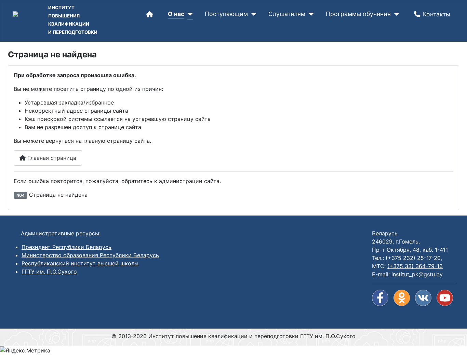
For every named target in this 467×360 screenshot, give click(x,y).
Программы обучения (358, 13)
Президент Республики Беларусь (66, 247)
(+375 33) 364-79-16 (415, 266)
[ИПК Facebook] (380, 298)
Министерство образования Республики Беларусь (90, 255)
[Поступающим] (252, 14)
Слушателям (286, 13)
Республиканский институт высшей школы (80, 263)
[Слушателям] (309, 14)
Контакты (436, 14)
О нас (176, 13)
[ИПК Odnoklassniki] (401, 298)
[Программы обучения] (395, 14)
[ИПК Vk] (423, 298)
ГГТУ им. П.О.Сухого (49, 271)
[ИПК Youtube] (445, 298)
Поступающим (226, 13)
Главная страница (51, 157)
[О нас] (188, 14)
